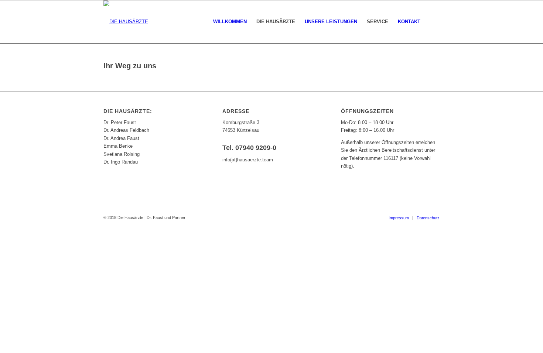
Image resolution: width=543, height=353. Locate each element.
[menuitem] (230, 21)
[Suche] (432, 21)
